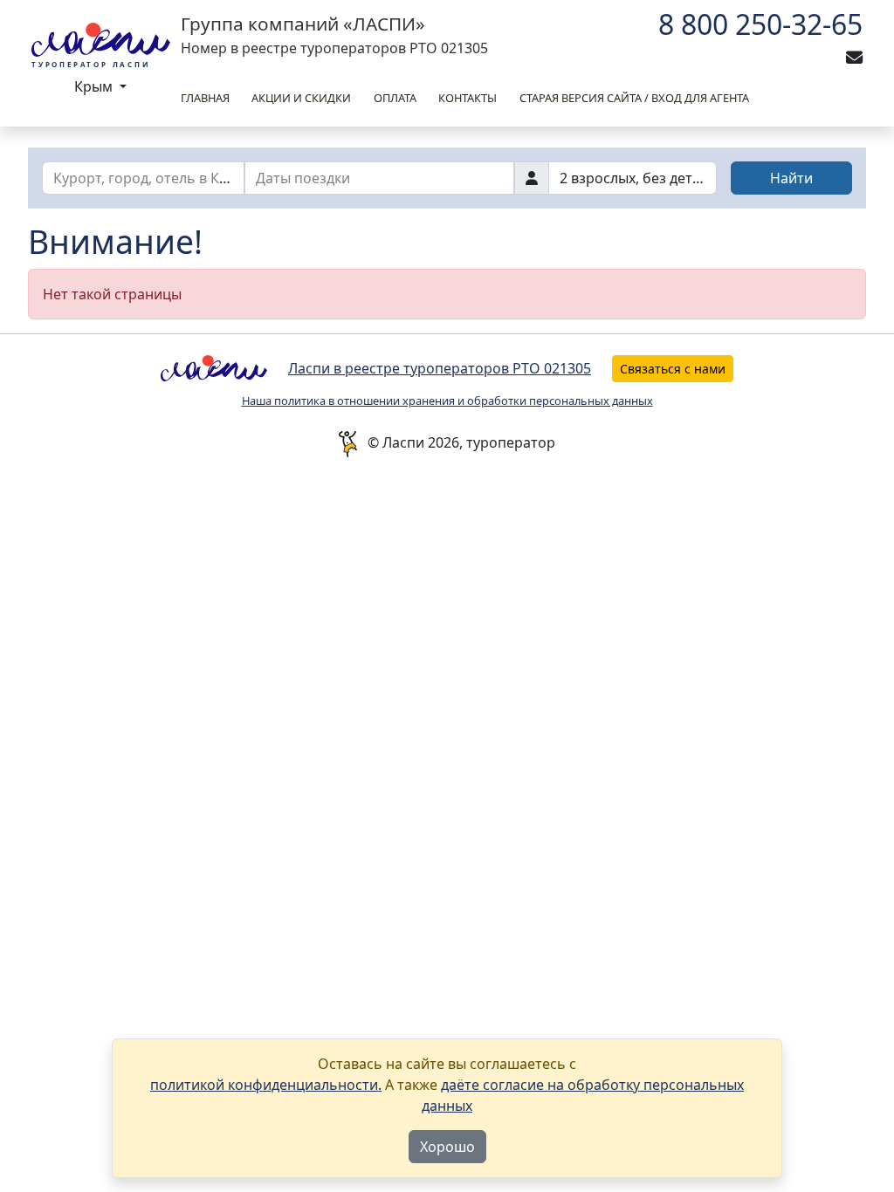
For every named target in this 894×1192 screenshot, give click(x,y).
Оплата (395, 98)
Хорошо (447, 1146)
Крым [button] (95, 86)
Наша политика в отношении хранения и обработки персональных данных (447, 400)
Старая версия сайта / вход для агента (634, 98)
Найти (791, 178)
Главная (205, 98)
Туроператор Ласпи (91, 64)
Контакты (467, 98)
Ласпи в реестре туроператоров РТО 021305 (439, 368)
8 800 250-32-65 (760, 24)
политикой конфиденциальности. (266, 1084)
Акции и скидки (301, 98)
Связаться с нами (673, 368)
